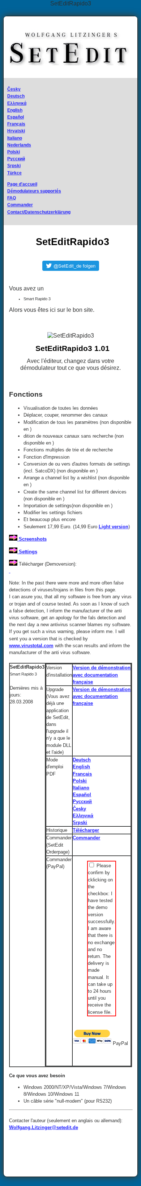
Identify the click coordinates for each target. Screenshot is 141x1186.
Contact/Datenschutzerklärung (38, 212)
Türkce (14, 172)
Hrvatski (16, 130)
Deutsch (16, 96)
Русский (16, 158)
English (14, 110)
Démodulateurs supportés (34, 191)
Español (15, 117)
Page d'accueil (22, 184)
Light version (113, 526)
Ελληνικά (16, 103)
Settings (27, 551)
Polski (13, 151)
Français (16, 124)
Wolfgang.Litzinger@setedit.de (43, 1127)
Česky (14, 89)
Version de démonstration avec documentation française (102, 674)
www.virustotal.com (31, 645)
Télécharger (86, 830)
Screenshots (32, 539)
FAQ (11, 198)
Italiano (14, 138)
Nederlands (19, 145)
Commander (20, 204)
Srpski (14, 165)
